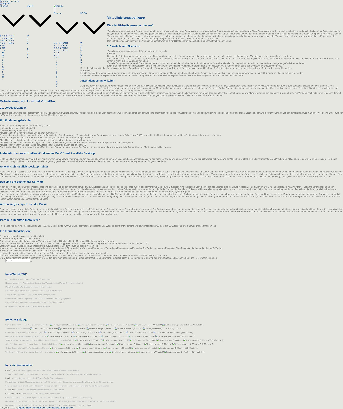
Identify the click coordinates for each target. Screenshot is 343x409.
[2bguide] (5, 3)
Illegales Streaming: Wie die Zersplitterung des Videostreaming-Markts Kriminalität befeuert (44, 283)
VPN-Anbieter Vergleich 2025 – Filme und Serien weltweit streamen (33, 291)
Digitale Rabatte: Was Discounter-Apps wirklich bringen (28, 287)
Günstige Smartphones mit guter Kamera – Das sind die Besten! (32, 344)
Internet (9, 39)
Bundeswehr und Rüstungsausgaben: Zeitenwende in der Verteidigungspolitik (38, 298)
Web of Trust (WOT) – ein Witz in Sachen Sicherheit (27, 325)
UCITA (30, 6)
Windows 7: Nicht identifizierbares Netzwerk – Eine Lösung (30, 352)
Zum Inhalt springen (9, 1)
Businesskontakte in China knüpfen (76, 405)
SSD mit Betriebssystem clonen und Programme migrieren (30, 386)
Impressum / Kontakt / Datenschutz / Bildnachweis (49, 408)
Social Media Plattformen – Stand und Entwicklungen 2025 (30, 295)
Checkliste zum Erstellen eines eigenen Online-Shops (28, 397)
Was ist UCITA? (28, 47)
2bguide (21, 408)
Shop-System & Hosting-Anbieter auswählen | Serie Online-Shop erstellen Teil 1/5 (39, 340)
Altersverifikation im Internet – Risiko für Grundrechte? (28, 279)
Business (1, 43)
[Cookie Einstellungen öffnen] (6, 405)
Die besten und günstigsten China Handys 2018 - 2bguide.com (32, 401)
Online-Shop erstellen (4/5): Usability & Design (73, 397)
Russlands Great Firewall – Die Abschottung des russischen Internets (34, 302)
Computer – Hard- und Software (3, 57)
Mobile (11, 39)
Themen (4, 6)
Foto (7, 38)
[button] (13, 33)
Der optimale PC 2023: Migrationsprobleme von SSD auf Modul (32, 382)
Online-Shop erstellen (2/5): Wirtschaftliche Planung (27, 348)
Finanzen (5, 43)
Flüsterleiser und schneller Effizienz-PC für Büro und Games (38, 378)
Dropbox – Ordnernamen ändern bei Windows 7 (25, 336)
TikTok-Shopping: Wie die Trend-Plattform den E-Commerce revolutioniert (49, 370)
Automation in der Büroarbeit (17, 329)
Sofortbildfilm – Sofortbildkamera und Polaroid (40, 394)
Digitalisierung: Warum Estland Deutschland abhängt (27, 306)
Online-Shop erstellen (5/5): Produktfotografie (24, 332)
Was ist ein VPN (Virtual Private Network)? (83, 374)
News (13, 39)
